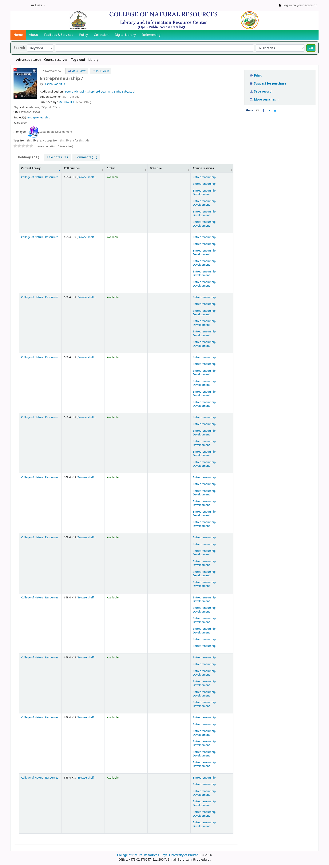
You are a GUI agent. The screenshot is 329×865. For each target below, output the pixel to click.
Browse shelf (86, 177)
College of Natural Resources (39, 177)
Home (18, 34)
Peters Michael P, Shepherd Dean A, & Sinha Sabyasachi (100, 92)
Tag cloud (78, 60)
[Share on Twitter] (275, 111)
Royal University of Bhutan (180, 855)
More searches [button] (265, 99)
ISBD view (102, 71)
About (33, 34)
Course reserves (56, 60)
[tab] (28, 157)
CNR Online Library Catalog (20, 5)
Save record (262, 91)
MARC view (78, 71)
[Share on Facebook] (263, 111)
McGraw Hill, (67, 102)
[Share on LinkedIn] (269, 111)
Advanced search (28, 60)
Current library (31, 168)
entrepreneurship (38, 118)
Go (311, 48)
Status (111, 168)
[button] (38, 5)
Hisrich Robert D (54, 84)
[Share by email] (257, 111)
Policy (83, 34)
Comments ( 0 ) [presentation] (86, 157)
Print (257, 75)
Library (93, 60)
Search (19, 47)
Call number (72, 168)
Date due (156, 168)
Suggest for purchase (269, 83)
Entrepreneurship (204, 177)
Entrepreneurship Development (204, 192)
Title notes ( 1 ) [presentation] (57, 157)
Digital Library (125, 34)
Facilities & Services (58, 34)
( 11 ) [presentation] (28, 157)
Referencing (151, 34)
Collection (101, 34)
